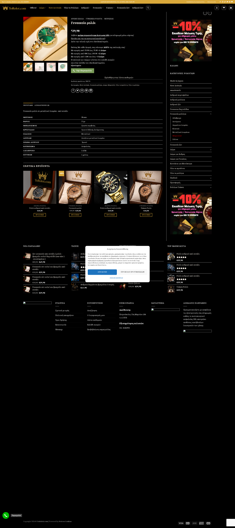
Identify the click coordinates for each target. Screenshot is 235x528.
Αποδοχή (102, 272)
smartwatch (175, 90)
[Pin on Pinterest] (86, 91)
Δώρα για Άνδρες (177, 154)
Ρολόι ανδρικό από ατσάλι (39, 208)
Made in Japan (176, 81)
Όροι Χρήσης (61, 320)
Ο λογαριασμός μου (96, 315)
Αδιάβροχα (176, 118)
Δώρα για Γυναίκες (178, 159)
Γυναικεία (97, 8)
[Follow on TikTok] (225, 2)
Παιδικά (173, 178)
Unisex (109, 8)
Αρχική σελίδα (77, 19)
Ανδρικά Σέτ (175, 104)
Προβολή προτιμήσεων (133, 272)
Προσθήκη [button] (40, 215)
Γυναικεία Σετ (123, 8)
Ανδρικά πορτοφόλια (179, 95)
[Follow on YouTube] (232, 2)
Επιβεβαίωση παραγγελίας (196, 2)
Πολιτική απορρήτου (116, 278)
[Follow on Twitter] (227, 2)
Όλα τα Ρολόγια (71, 8)
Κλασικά (175, 129)
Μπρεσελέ (177, 136)
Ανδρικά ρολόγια (177, 100)
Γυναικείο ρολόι (75, 208)
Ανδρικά (85, 8)
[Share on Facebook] (73, 91)
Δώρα (41, 8)
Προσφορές (175, 182)
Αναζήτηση (92, 310)
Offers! (33, 8)
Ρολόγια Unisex (177, 187)
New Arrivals (55, 8)
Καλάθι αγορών (94, 325)
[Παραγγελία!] (5, 515)
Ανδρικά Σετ (137, 8)
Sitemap (59, 329)
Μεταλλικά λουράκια (180, 132)
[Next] (63, 38)
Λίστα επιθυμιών (94, 320)
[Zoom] (26, 57)
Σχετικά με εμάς (62, 310)
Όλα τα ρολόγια (177, 173)
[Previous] (27, 38)
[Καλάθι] (231, 8)
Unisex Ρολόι (146, 208)
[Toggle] (211, 99)
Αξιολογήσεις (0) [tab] (42, 105)
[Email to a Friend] (82, 91)
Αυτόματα (176, 122)
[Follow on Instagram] (222, 2)
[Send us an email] (229, 2)
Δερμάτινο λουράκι (180, 125)
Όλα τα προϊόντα (177, 168)
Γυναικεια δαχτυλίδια (179, 109)
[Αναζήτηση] (148, 8)
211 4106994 (124, 328)
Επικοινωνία (211, 2)
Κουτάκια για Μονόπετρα (181, 163)
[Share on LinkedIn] (91, 91)
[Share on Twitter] (78, 91)
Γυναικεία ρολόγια (178, 114)
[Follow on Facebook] (220, 2)
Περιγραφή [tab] (28, 105)
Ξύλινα (175, 139)
